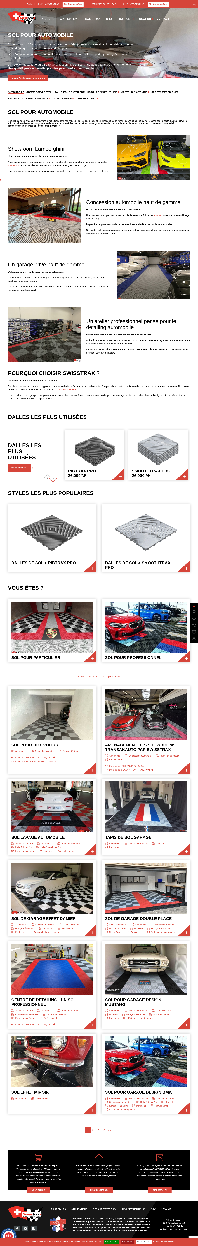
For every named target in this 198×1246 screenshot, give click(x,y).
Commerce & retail (165, 1098)
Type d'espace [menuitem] (62, 98)
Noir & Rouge (115, 932)
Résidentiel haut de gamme (47, 932)
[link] (194, 611)
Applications (69, 19)
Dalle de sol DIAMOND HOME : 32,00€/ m (36, 761)
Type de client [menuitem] (86, 98)
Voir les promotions (64, 4)
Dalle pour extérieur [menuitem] (69, 92)
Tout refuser (127, 1241)
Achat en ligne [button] (38, 1190)
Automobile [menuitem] (16, 92)
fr (193, 3)
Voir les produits (18, 468)
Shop (110, 19)
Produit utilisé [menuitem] (107, 92)
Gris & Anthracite (161, 1014)
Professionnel (115, 759)
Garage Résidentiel (72, 751)
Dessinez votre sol (105, 1209)
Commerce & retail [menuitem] (39, 92)
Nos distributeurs (133, 1209)
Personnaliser (144, 1241)
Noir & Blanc (68, 928)
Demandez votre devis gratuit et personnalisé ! (98, 676)
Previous (47, 478)
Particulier (48, 851)
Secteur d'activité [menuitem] (134, 92)
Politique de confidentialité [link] (164, 1242)
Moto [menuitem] (90, 92)
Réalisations (25, 78)
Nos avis (166, 1209)
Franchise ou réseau (170, 756)
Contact (163, 18)
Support (125, 19)
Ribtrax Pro (13, 165)
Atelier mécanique (24, 843)
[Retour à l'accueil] (22, 17)
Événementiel (41, 1098)
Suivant (107, 1130)
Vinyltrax (158, 215)
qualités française (67, 389)
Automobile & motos (44, 751)
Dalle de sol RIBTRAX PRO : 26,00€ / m (35, 758)
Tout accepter (111, 1241)
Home (14, 78)
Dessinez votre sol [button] (99, 1190)
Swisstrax (92, 19)
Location (144, 19)
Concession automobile (140, 756)
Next (53, 478)
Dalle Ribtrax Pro (23, 847)
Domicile (161, 843)
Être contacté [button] (160, 1190)
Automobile (20, 751)
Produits (47, 19)
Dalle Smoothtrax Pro (50, 847)
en (194, 5)
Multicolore (48, 928)
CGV (153, 1209)
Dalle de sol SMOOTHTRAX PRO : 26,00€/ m (131, 770)
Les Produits (58, 1209)
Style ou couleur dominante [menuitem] (28, 98)
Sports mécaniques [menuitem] (164, 92)
